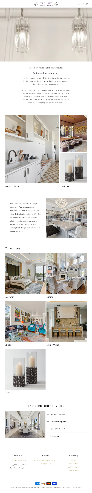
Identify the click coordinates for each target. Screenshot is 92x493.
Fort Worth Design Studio (22, 487)
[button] (4, 4)
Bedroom (9, 296)
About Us (73, 460)
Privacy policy (67, 487)
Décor (63, 186)
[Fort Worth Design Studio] (46, 4)
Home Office (52, 344)
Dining (50, 296)
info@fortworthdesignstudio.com (45, 460)
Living (8, 344)
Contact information (46, 487)
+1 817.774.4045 (46, 464)
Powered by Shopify (34, 487)
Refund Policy (73, 467)
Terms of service (77, 487)
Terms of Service (73, 470)
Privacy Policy (73, 464)
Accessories (11, 186)
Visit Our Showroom (18, 460)
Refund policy (57, 487)
